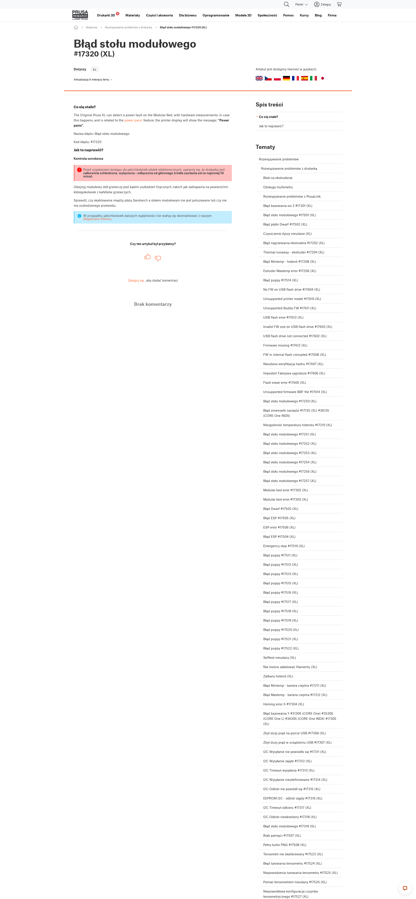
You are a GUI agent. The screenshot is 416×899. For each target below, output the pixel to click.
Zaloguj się (136, 280)
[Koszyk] (339, 4)
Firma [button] (332, 15)
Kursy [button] (304, 15)
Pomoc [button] (288, 15)
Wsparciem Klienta (97, 219)
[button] (259, 78)
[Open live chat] (405, 888)
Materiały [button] (132, 15)
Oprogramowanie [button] (216, 15)
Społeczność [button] (267, 15)
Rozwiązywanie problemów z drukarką (128, 27)
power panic (133, 120)
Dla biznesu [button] (188, 15)
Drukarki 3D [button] (108, 14)
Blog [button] (318, 15)
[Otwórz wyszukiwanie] (286, 4)
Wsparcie (91, 27)
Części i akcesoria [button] (159, 15)
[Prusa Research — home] (80, 15)
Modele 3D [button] (243, 15)
